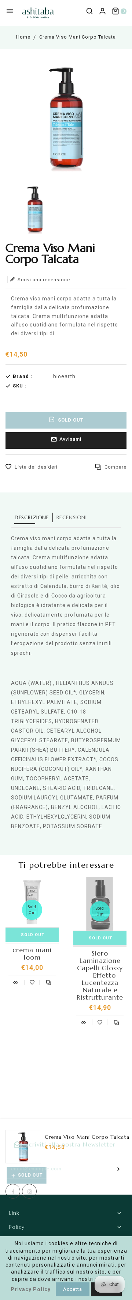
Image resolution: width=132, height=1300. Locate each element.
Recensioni (71, 517)
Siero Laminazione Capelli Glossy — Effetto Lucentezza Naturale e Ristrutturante (100, 975)
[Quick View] (15, 981)
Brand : (22, 376)
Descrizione (32, 517)
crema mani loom (32, 953)
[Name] (118, 1169)
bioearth (64, 376)
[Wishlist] (32, 981)
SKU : (19, 386)
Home (23, 37)
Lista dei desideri (36, 467)
